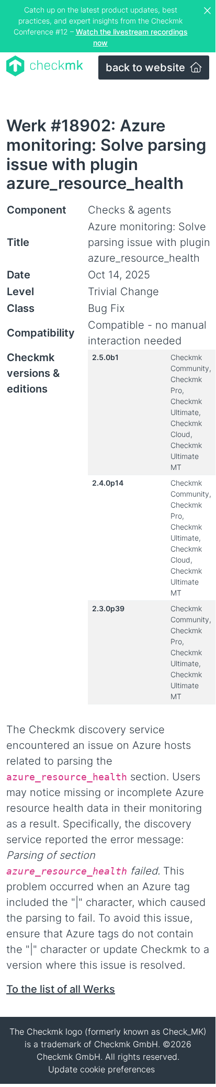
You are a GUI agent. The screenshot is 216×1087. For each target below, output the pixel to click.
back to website (147, 67)
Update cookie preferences (101, 1069)
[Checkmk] (44, 65)
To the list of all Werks (60, 989)
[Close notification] (208, 11)
